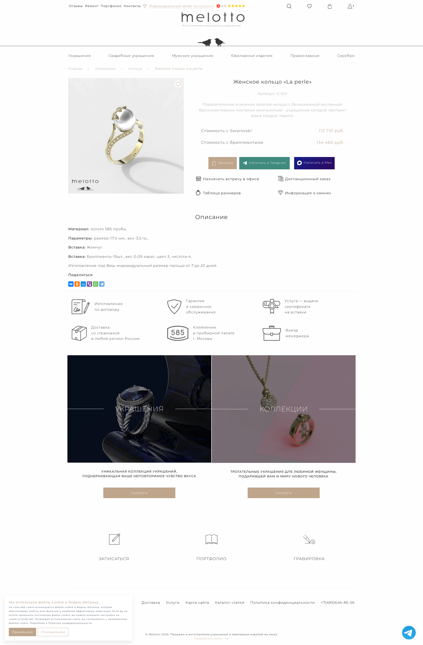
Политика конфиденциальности (282, 602)
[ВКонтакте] (71, 284)
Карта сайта (197, 602)
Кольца (135, 69)
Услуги (173, 602)
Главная (75, 69)
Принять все (22, 632)
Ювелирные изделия (252, 56)
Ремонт (91, 6)
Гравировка (309, 558)
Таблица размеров (222, 193)
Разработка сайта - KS (212, 638)
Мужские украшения (192, 56)
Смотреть (139, 493)
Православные (305, 56)
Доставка (151, 602)
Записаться (114, 558)
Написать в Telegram (267, 163)
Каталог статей (230, 602)
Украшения (79, 56)
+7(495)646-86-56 (338, 602)
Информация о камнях (308, 193)
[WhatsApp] (95, 284)
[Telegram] (101, 284)
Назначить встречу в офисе (231, 179)
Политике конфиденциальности (70, 623)
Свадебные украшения (131, 56)
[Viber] (89, 284)
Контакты (132, 6)
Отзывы (76, 6)
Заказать (226, 163)
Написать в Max (318, 163)
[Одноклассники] (77, 284)
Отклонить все (53, 632)
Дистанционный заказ (308, 179)
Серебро (346, 56)
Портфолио (111, 6)
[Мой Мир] (83, 284)
